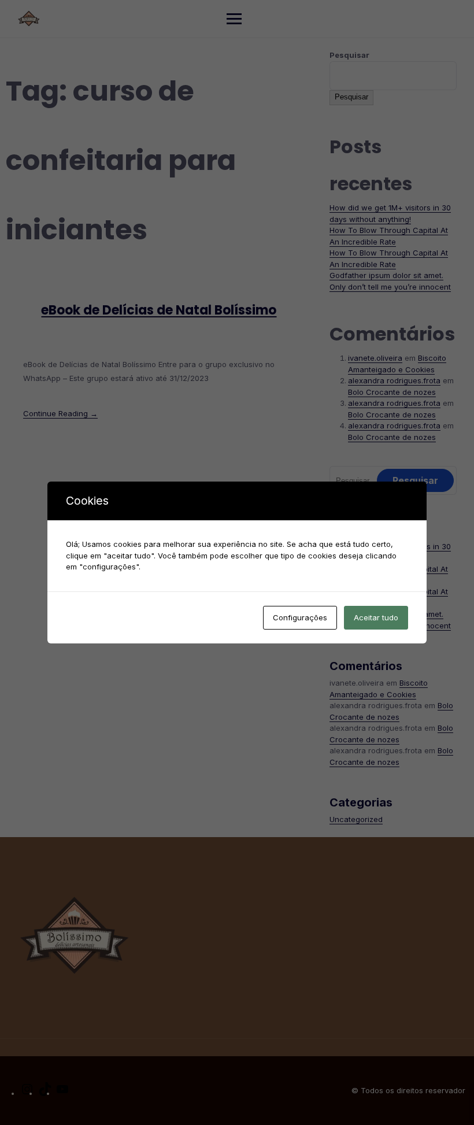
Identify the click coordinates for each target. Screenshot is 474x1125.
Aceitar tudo (376, 617)
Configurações (300, 617)
